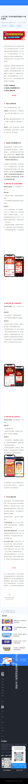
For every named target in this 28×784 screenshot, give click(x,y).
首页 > (7, 22)
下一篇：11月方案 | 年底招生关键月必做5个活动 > (8, 612)
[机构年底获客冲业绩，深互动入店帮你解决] (9, 601)
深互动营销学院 (2, 730)
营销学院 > (11, 22)
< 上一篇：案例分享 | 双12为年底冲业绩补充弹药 (8, 610)
